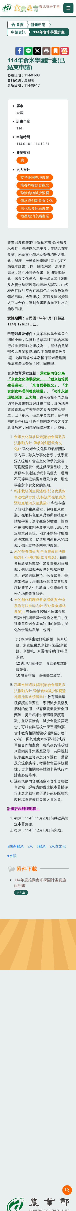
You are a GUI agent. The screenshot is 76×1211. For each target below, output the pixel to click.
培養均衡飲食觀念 (34, 185)
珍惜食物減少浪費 (34, 192)
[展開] (68, 8)
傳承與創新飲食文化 (36, 200)
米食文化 (58, 846)
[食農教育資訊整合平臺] (31, 7)
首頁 (19, 24)
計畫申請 (38, 24)
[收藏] (56, 51)
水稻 (12, 855)
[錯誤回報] (64, 51)
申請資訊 (18, 32)
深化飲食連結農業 (34, 208)
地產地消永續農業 (34, 216)
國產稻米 (16, 846)
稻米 (42, 846)
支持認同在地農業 (34, 177)
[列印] (46, 51)
